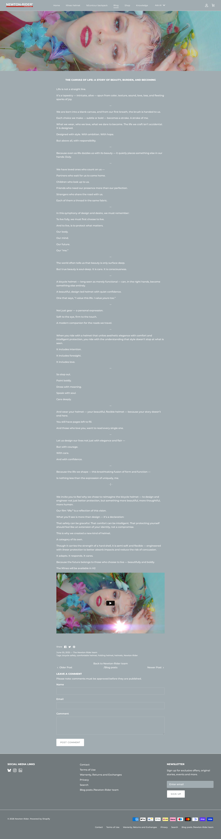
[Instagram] (15, 770)
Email (60, 699)
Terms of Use (88, 769)
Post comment (70, 742)
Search (84, 784)
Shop (127, 5)
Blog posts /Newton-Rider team (99, 789)
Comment (62, 713)
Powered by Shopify (40, 819)
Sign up (176, 794)
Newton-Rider (131, 655)
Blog (116, 5)
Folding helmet (105, 655)
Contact (85, 764)
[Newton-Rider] (19, 5)
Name (60, 684)
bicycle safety (69, 655)
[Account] (206, 5)
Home (56, 5)
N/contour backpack (96, 5)
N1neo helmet (73, 5)
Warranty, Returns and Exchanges (101, 774)
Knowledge (142, 5)
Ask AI (158, 5)
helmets (118, 655)
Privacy (84, 779)
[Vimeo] (9, 770)
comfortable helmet (87, 655)
